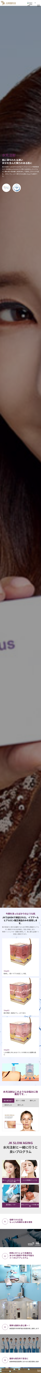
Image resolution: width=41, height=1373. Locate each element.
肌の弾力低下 (8, 1100)
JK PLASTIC (8, 3)
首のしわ (20, 1105)
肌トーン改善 (20, 1100)
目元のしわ (8, 1105)
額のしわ (33, 1100)
